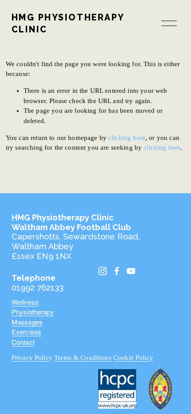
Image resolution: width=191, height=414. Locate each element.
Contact (23, 341)
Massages (27, 321)
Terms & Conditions (82, 357)
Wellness (25, 302)
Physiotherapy (33, 311)
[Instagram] (102, 271)
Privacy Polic (30, 357)
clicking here (126, 137)
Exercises (26, 331)
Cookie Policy (133, 357)
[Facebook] (116, 271)
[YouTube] (131, 271)
